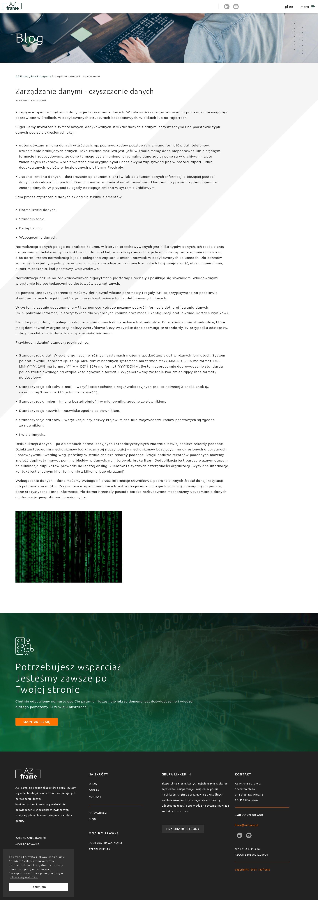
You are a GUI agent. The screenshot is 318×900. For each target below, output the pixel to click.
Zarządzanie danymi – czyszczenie (76, 76)
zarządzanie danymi (30, 837)
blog (92, 819)
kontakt (95, 796)
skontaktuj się (36, 722)
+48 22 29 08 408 (249, 815)
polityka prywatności (105, 842)
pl (286, 6)
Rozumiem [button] (38, 887)
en (291, 6)
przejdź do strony (182, 829)
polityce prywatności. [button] (23, 877)
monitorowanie (27, 844)
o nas (93, 783)
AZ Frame (22, 76)
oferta (94, 790)
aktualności (98, 812)
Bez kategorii (40, 76)
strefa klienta (203, 6)
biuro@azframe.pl (246, 825)
